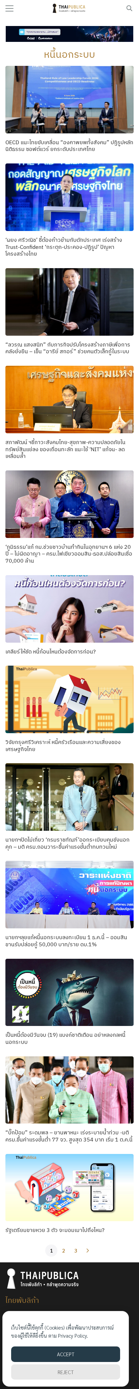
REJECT (66, 1372)
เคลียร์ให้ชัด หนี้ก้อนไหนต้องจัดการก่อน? (50, 651)
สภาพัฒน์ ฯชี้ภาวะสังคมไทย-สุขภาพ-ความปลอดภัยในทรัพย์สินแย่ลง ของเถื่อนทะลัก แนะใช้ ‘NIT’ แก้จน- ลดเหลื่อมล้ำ (65, 449)
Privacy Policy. (73, 1335)
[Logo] (69, 8)
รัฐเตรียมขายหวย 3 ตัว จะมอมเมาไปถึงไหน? (55, 1230)
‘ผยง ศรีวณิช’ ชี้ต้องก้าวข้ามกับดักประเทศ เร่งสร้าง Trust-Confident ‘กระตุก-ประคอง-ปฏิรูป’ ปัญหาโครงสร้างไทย (63, 246)
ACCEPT (65, 1354)
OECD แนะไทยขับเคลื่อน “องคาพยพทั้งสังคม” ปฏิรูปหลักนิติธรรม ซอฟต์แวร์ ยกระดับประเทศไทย (69, 146)
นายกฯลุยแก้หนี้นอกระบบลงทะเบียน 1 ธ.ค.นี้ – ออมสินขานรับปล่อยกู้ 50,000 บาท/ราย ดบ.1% (66, 941)
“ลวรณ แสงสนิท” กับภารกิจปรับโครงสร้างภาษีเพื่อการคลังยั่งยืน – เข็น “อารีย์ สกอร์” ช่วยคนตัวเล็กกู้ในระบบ (67, 348)
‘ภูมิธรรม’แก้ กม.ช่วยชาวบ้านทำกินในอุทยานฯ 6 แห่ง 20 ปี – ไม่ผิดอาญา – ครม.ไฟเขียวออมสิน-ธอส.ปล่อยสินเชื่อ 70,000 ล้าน (68, 553)
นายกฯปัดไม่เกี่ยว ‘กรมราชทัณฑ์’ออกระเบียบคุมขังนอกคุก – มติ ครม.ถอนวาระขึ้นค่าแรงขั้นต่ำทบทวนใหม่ (67, 843)
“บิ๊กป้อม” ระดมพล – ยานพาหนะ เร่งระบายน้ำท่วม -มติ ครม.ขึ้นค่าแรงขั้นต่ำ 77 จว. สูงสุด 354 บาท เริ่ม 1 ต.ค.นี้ (69, 1136)
